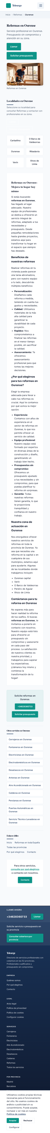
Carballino (15, 140)
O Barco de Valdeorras (34, 140)
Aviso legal (11, 1003)
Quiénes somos (13, 980)
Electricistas (12, 1040)
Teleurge (11, 953)
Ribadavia (35, 151)
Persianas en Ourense (20, 800)
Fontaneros (12, 1036)
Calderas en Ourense (19, 793)
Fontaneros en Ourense (20, 747)
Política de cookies (16, 1114)
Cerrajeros (11, 1031)
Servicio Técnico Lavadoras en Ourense (24, 821)
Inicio (9, 842)
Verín (15, 162)
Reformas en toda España (27, 842)
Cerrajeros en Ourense (20, 739)
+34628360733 (25, 706)
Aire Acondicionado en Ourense (25, 785)
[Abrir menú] (41, 5)
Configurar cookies (15, 1017)
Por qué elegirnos (15, 852)
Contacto (31, 852)
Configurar (14, 1127)
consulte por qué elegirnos (25, 869)
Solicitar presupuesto (21, 55)
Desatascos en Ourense (21, 770)
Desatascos (12, 1054)
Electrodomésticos (15, 1049)
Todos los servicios (15, 1067)
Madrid (10, 1081)
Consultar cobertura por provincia (20, 938)
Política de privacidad (16, 1008)
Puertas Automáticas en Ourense (21, 810)
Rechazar (27, 1120)
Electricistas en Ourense (21, 754)
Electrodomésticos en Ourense (24, 762)
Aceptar (13, 1120)
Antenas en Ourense (19, 777)
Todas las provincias (17, 847)
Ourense (15, 151)
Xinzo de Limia (34, 162)
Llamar (13, 46)
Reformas (11, 1063)
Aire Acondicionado (15, 1045)
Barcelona (11, 1086)
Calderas (11, 1058)
